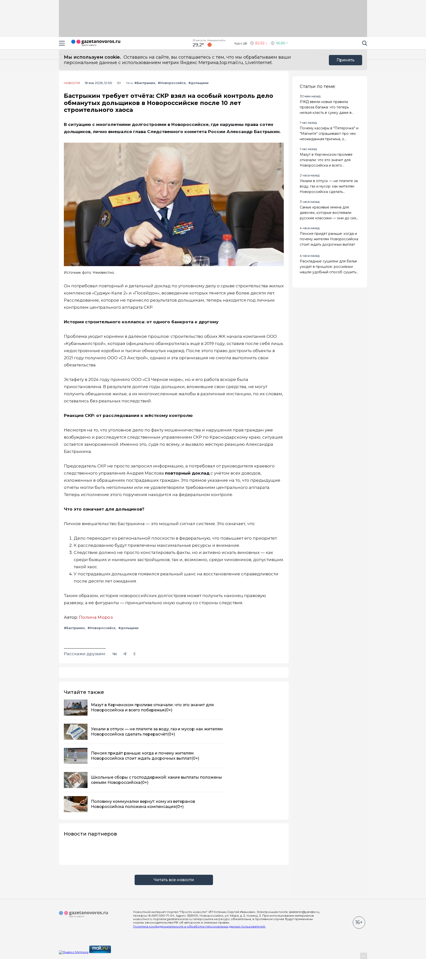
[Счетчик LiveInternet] (122, 952)
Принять (346, 60)
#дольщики (198, 83)
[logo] (83, 914)
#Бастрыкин (144, 83)
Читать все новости (174, 879)
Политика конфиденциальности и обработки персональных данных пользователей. (199, 926)
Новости (72, 83)
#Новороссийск (172, 83)
